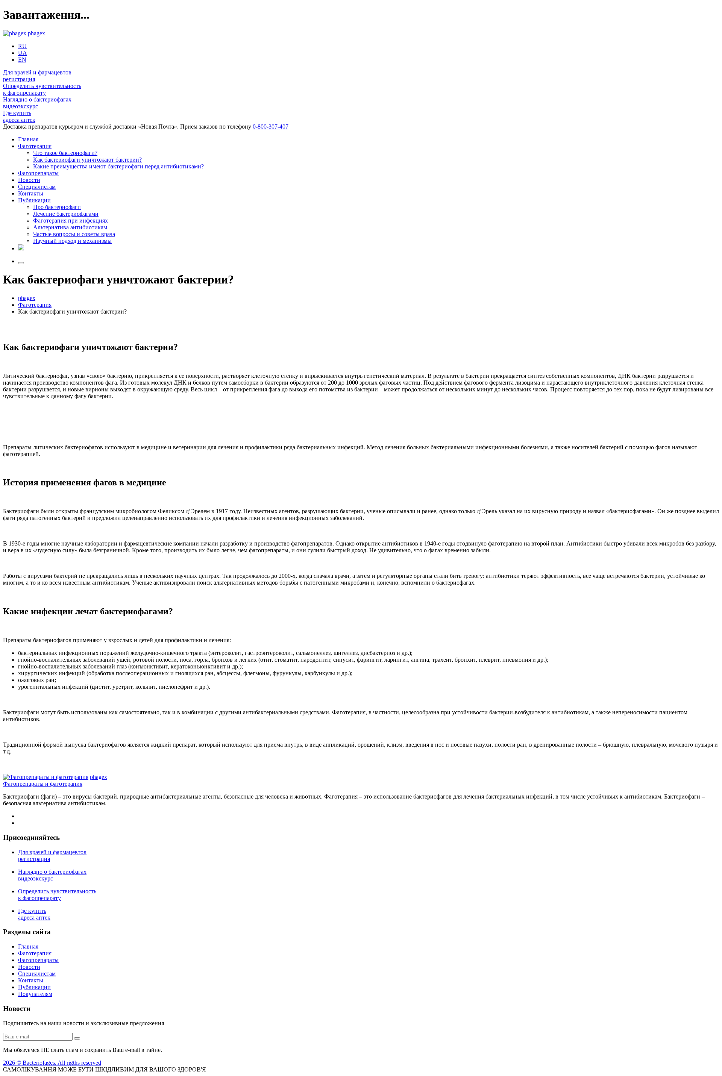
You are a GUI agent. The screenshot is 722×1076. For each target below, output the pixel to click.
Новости (29, 180)
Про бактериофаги (57, 207)
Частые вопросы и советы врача (74, 234)
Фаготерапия (35, 146)
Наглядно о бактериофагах (37, 102)
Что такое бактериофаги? (65, 153)
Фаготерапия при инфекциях (70, 220)
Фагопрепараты (38, 173)
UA (22, 53)
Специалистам (37, 186)
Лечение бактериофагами (66, 214)
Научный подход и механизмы (72, 241)
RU (22, 46)
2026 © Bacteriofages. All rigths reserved (52, 1062)
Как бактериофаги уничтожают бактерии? (87, 159)
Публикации (34, 200)
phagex (36, 33)
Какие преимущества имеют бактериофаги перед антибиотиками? (118, 166)
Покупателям (35, 994)
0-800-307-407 (270, 126)
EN (22, 59)
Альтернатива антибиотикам (70, 227)
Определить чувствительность (42, 89)
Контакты (30, 193)
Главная (28, 139)
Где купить (19, 116)
